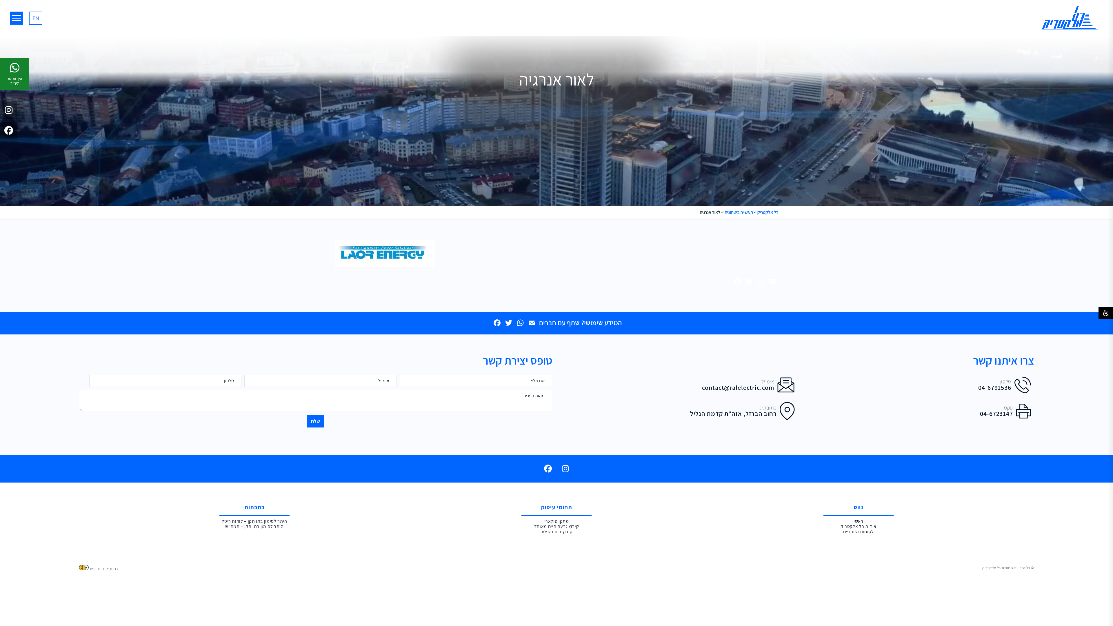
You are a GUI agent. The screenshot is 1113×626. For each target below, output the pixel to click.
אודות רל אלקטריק (858, 526)
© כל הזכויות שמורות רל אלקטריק (1008, 567)
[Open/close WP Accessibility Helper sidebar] (1106, 313)
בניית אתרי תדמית (104, 568)
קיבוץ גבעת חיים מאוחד (556, 526)
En (35, 18)
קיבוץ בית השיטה (557, 531)
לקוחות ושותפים (858, 531)
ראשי (858, 521)
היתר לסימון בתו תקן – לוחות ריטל (254, 521)
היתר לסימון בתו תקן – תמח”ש (254, 526)
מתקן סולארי (556, 521)
